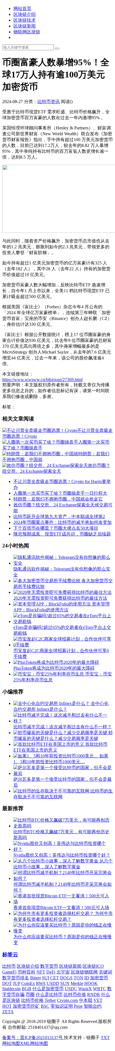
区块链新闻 (24, 26)
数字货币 (49, 966)
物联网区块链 (26, 31)
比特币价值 (75, 994)
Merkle (77, 983)
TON (78, 977)
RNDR (93, 994)
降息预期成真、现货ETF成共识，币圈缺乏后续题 (62, 534)
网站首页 (22, 8)
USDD (53, 983)
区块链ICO (93, 966)
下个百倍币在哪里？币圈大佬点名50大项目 (55, 528)
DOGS (66, 977)
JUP (16, 983)
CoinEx (28, 983)
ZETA (8, 1011)
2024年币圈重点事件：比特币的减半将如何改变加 (62, 522)
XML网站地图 (34, 1043)
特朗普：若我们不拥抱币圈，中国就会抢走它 (58, 499)
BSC (45, 1006)
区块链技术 (24, 20)
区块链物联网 (84, 972)
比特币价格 (32, 1000)
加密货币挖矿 (26, 1006)
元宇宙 (63, 972)
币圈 (30, 994)
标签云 (10, 954)
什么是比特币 (49, 994)
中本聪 (85, 1000)
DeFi (50, 972)
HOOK (91, 983)
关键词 (105, 972)
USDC (71, 988)
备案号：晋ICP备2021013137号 (33, 1037)
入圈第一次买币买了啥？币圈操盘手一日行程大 (60, 493)
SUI (45, 977)
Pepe (78, 1006)
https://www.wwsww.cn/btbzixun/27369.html (42, 379)
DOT (7, 983)
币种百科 (26, 972)
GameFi (9, 972)
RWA (40, 983)
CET (54, 977)
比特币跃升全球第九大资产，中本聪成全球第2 (59, 516)
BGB (26, 988)
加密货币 (99, 977)
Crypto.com (67, 1000)
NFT (41, 972)
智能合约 (93, 1006)
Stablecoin (11, 988)
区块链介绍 (24, 14)
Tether (50, 1000)
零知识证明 (62, 1006)
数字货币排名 (15, 977)
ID (86, 977)
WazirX (85, 988)
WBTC (99, 988)
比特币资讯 (48, 101)
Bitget (35, 977)
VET (98, 1000)
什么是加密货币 (48, 988)
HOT (7, 1006)
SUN (65, 983)
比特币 (9, 966)
